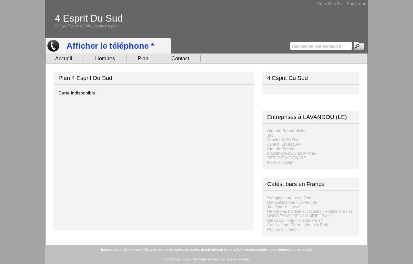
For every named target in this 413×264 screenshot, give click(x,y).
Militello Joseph (281, 162)
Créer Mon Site (330, 4)
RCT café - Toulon (283, 229)
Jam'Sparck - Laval (283, 207)
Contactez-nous (176, 259)
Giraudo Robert (280, 149)
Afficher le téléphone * (110, 46)
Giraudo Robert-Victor (286, 131)
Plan (143, 58)
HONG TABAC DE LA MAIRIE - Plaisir (300, 216)
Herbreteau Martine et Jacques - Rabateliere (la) (309, 211)
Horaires (105, 58)
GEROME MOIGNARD (287, 158)
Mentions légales (206, 259)
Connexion (356, 4)
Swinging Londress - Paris (290, 198)
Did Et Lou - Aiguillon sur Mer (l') (295, 220)
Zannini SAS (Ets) (282, 140)
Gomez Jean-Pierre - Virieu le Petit (297, 225)
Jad (270, 135)
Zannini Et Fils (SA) (284, 144)
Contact (180, 58)
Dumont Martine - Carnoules (292, 202)
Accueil (63, 58)
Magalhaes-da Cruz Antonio (291, 153)
